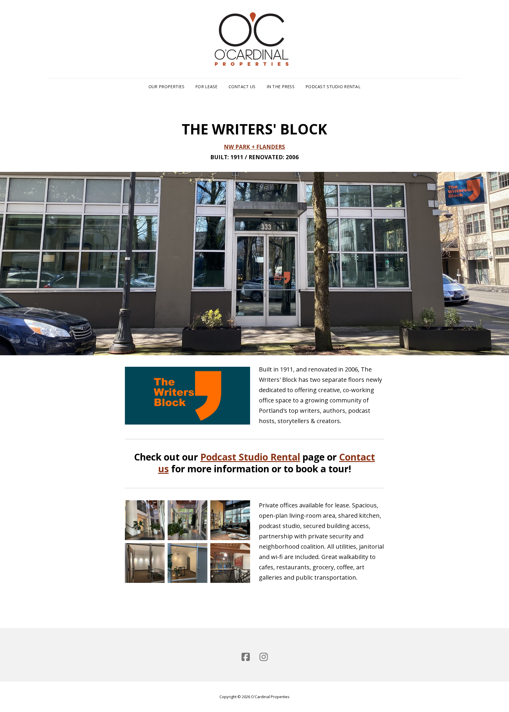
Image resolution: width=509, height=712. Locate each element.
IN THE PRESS (281, 86)
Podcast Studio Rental (333, 86)
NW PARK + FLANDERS (254, 146)
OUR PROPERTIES (166, 86)
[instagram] (264, 657)
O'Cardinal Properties (270, 696)
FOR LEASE (206, 86)
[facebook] (246, 657)
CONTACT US (242, 86)
